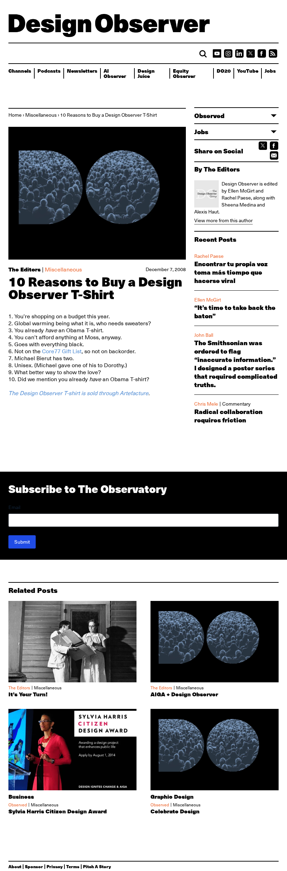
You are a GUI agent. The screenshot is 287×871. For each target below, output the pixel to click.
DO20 (224, 70)
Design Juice (146, 73)
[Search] (203, 54)
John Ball (203, 335)
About (14, 866)
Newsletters (82, 70)
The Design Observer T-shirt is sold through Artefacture (78, 393)
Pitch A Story (97, 866)
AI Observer (115, 73)
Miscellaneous (41, 115)
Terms (72, 866)
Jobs (270, 70)
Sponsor (34, 866)
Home (15, 115)
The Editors (24, 269)
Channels (19, 70)
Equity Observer (184, 73)
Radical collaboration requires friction (228, 415)
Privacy (55, 866)
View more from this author (223, 220)
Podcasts (49, 70)
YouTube (247, 70)
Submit (22, 542)
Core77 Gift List (62, 351)
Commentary (236, 404)
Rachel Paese (209, 256)
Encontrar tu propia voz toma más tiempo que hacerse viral (231, 272)
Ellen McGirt (207, 300)
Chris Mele (206, 404)
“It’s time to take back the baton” (234, 311)
